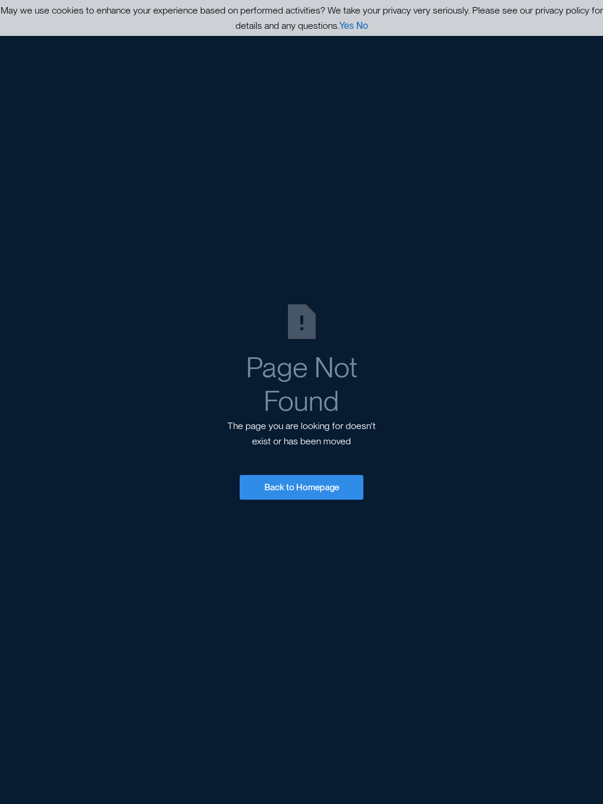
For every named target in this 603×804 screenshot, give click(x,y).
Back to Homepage (301, 487)
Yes (346, 25)
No (362, 25)
